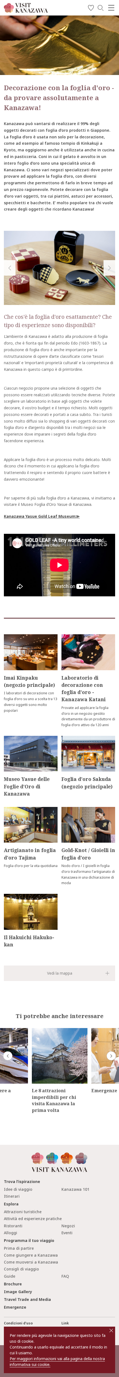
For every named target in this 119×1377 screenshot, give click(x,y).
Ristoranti (13, 1225)
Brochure (13, 1284)
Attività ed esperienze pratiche (33, 1218)
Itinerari (12, 1196)
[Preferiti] (91, 8)
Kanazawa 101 (75, 1189)
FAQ (65, 1276)
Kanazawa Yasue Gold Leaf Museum (40, 516)
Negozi (68, 1225)
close (111, 1330)
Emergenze (15, 1307)
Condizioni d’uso (18, 1323)
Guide (9, 1276)
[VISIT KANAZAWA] (26, 10)
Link (65, 1323)
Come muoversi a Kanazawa (31, 1262)
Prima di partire (19, 1248)
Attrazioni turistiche (23, 1211)
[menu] (111, 7)
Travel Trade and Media (27, 1299)
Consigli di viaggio (21, 1269)
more (9, 636)
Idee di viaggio (18, 1189)
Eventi (67, 1232)
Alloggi (10, 1232)
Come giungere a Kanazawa (31, 1255)
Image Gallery (18, 1291)
